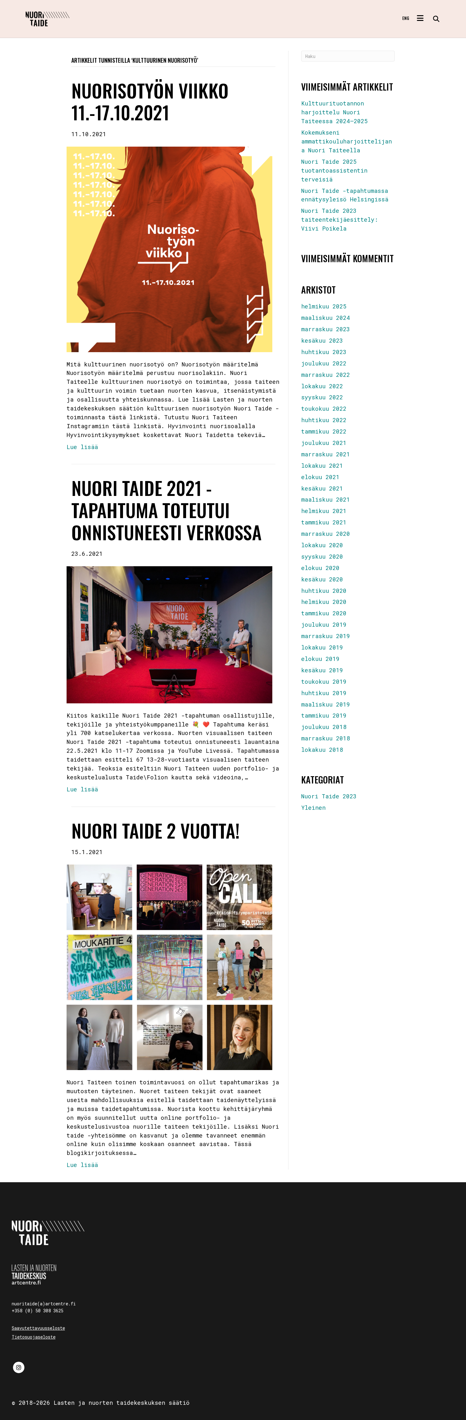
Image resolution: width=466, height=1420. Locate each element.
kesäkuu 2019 (322, 670)
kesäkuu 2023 (322, 340)
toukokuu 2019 (323, 681)
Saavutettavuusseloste (38, 1328)
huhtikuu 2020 (323, 590)
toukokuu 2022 (323, 408)
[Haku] (433, 19)
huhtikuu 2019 (323, 693)
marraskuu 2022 (325, 374)
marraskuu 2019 (325, 636)
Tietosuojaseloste (33, 1337)
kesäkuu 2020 (322, 579)
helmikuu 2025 (323, 306)
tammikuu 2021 (323, 522)
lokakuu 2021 (322, 465)
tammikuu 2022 (323, 431)
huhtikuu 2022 (323, 420)
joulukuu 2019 (323, 624)
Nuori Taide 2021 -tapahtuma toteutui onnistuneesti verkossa (166, 509)
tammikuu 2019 (323, 715)
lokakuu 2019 (322, 647)
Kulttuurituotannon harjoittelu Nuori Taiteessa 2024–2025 (334, 112)
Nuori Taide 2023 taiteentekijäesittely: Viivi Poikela (339, 219)
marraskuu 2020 (325, 533)
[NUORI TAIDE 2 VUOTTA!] (169, 966)
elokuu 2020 (320, 568)
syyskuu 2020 (322, 556)
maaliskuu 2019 (325, 704)
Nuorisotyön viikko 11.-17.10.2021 (150, 101)
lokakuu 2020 (322, 545)
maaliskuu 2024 (325, 317)
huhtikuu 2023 (323, 352)
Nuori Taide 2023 (329, 796)
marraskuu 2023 (325, 329)
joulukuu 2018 (323, 727)
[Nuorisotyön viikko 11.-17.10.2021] (169, 248)
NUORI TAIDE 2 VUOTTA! (155, 830)
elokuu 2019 (320, 658)
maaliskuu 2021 (325, 499)
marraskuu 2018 (325, 738)
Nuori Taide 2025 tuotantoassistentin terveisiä (334, 170)
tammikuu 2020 (323, 613)
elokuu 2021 (320, 477)
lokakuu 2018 (322, 749)
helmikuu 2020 (323, 601)
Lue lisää (82, 447)
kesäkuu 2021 (322, 488)
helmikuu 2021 (323, 511)
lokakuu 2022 (322, 386)
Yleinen (313, 807)
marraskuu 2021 (325, 454)
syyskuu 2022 (322, 397)
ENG (405, 18)
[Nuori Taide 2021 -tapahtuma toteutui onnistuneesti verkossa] (169, 634)
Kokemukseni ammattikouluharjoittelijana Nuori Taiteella (346, 141)
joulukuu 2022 (323, 363)
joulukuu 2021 (323, 443)
